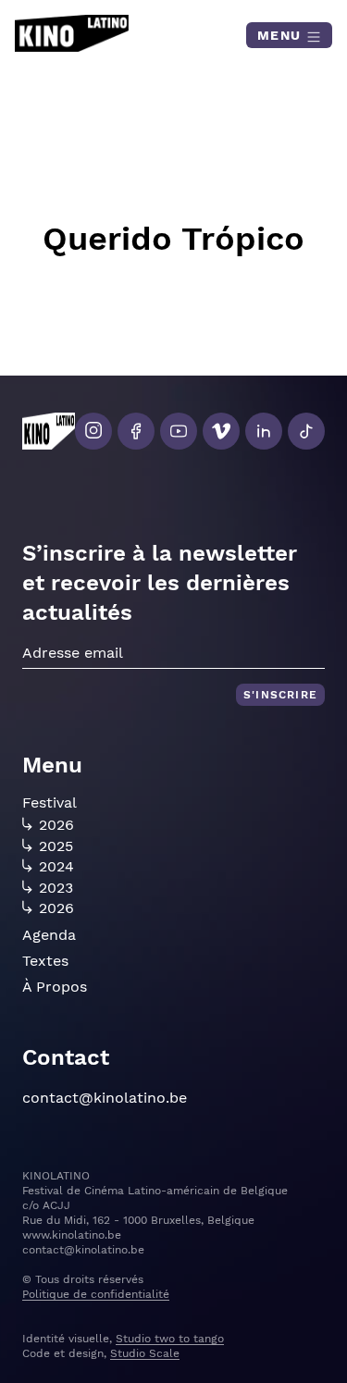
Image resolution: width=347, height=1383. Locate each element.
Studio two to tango (170, 1338)
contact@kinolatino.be (104, 1097)
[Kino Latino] (72, 33)
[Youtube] (178, 431)
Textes (45, 960)
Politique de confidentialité (95, 1294)
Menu (281, 35)
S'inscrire (280, 694)
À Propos (54, 986)
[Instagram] (93, 431)
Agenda (49, 935)
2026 (56, 825)
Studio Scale (145, 1353)
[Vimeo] (221, 431)
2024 (56, 866)
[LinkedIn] (263, 431)
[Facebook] (136, 431)
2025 (56, 846)
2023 (56, 888)
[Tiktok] (306, 431)
